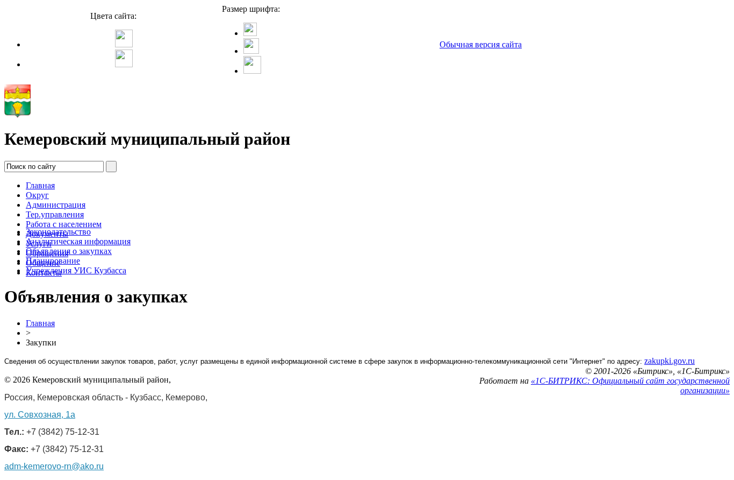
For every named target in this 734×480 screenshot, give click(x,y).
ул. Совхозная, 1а (39, 414)
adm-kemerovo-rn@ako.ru (54, 466)
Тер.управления (55, 214)
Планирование (53, 260)
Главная (40, 185)
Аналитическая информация (78, 241)
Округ (37, 195)
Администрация (55, 204)
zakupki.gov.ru (669, 360)
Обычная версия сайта (481, 44)
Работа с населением (64, 224)
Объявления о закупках (69, 251)
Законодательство (58, 231)
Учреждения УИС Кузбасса (76, 270)
